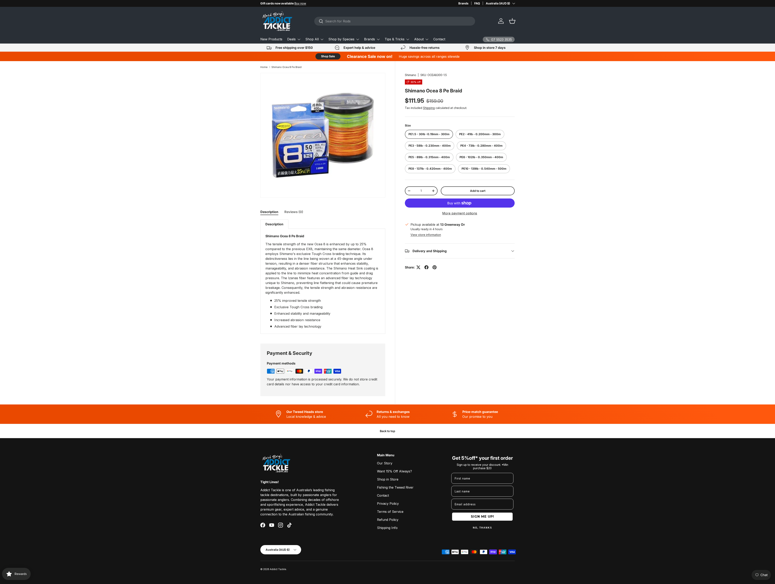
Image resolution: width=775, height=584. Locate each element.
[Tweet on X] (418, 267)
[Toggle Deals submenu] (298, 39)
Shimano (410, 75)
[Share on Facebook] (426, 267)
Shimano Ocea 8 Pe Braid (286, 67)
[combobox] (394, 21)
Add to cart (477, 190)
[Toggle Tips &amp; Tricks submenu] (407, 39)
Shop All (312, 39)
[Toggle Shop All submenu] (321, 39)
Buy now (300, 3)
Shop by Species (341, 39)
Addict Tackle (278, 569)
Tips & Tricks (394, 39)
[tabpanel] (322, 276)
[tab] (269, 211)
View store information (426, 234)
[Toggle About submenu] (426, 39)
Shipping (429, 108)
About (419, 39)
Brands (463, 3)
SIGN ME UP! (482, 516)
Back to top (387, 431)
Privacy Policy (388, 503)
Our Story (384, 463)
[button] (512, 21)
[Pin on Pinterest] (434, 267)
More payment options (459, 213)
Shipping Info (387, 528)
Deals (291, 39)
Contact (439, 39)
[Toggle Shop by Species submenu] (357, 39)
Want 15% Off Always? (394, 471)
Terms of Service (390, 512)
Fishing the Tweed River (395, 487)
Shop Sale (328, 56)
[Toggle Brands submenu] (378, 39)
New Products (271, 39)
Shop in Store (387, 479)
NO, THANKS (482, 527)
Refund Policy (387, 520)
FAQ (477, 3)
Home (264, 67)
